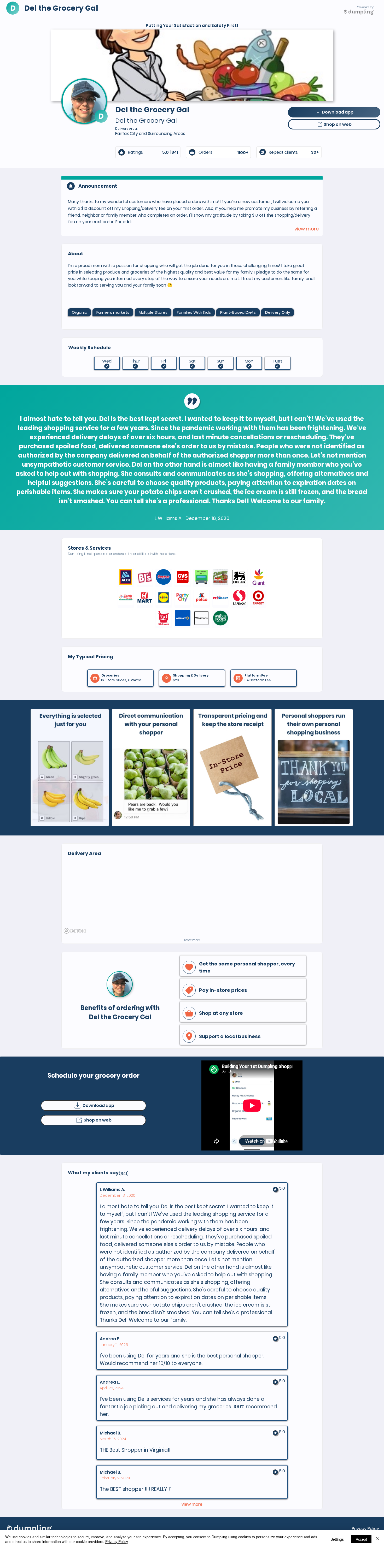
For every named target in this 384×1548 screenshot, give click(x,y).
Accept (361, 1539)
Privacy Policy (365, 1529)
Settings (337, 1539)
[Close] (378, 1539)
